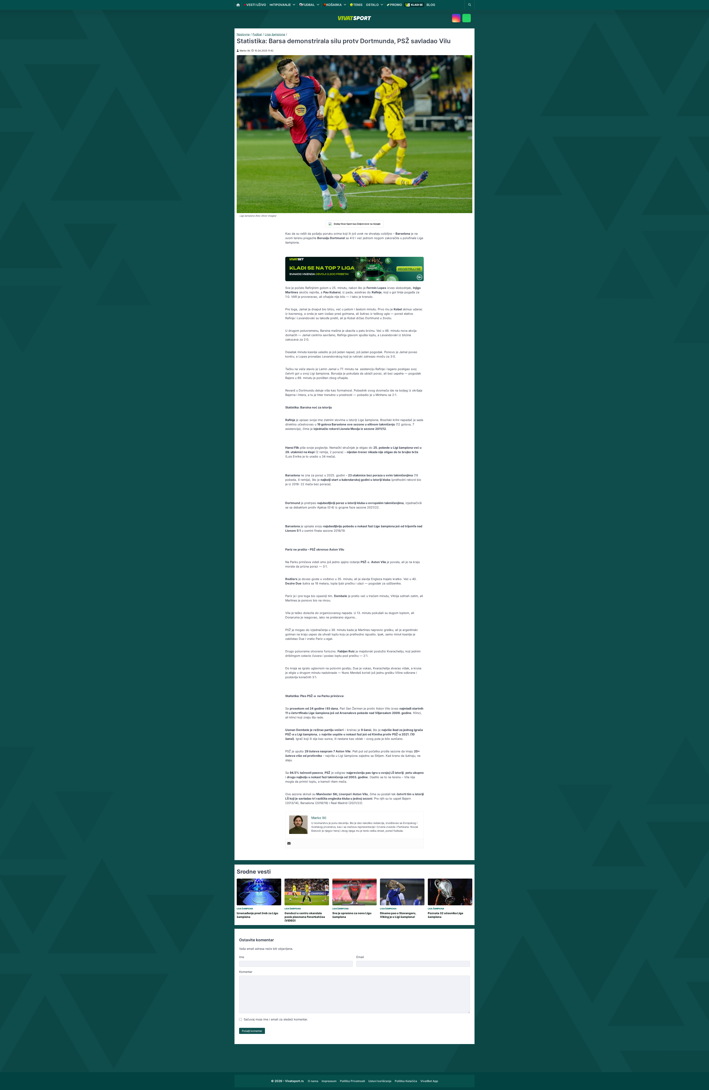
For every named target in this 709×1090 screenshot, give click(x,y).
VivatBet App (429, 1081)
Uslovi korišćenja (379, 1081)
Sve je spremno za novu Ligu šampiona (351, 915)
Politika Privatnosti (352, 1081)
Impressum (329, 1081)
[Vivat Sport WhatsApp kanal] (466, 18)
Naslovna (243, 34)
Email (360, 957)
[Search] (469, 4)
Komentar (245, 972)
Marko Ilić (245, 50)
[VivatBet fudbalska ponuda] (354, 269)
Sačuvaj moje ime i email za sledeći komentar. (276, 1019)
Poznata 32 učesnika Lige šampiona (445, 915)
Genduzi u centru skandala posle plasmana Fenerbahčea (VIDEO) (305, 916)
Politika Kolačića (406, 1081)
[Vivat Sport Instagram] (456, 18)
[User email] (289, 843)
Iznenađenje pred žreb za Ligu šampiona (257, 915)
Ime (241, 957)
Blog (431, 5)
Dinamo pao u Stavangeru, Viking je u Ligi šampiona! (398, 915)
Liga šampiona (275, 34)
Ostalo (372, 5)
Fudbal (257, 34)
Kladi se (417, 4)
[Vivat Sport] (354, 18)
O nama (313, 1081)
